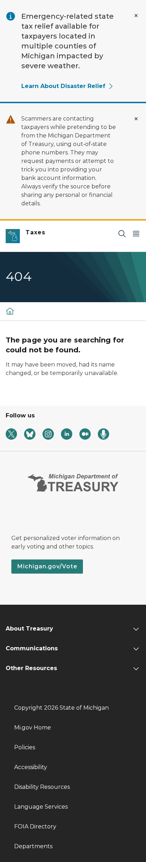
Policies (24, 747)
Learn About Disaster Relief (63, 86)
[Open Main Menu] (136, 233)
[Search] (122, 233)
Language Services (41, 806)
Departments (33, 846)
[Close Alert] (136, 15)
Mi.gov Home (32, 727)
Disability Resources (42, 787)
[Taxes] (10, 310)
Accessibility (30, 767)
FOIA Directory (35, 826)
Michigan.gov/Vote (47, 566)
